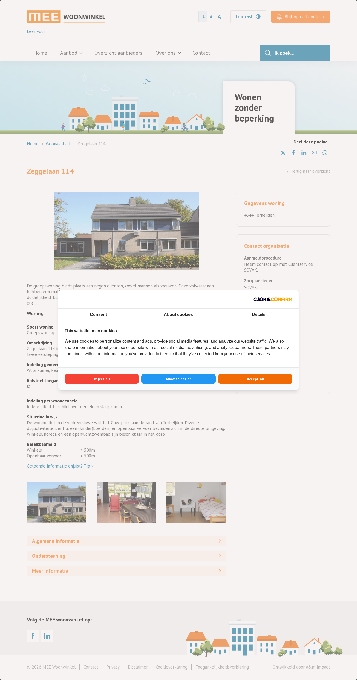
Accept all (255, 379)
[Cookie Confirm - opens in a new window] (272, 299)
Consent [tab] (98, 314)
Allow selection (179, 379)
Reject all (102, 379)
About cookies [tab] (178, 314)
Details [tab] (259, 314)
